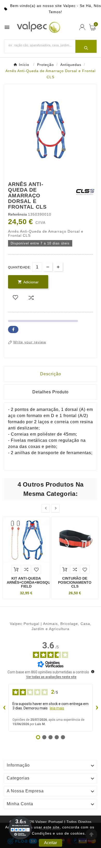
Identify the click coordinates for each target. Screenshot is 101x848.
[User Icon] (82, 27)
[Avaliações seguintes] (96, 707)
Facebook (13, 329)
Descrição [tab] (50, 374)
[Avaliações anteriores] (4, 707)
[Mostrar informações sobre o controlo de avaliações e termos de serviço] (93, 671)
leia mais (57, 708)
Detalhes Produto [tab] (50, 392)
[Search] (86, 46)
